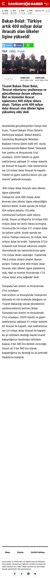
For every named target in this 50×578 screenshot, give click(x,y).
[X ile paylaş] (7, 45)
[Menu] (3, 3)
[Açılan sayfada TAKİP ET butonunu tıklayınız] (9, 79)
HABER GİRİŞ (25, 78)
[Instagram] (28, 574)
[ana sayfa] (46, 3)
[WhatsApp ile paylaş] (28, 45)
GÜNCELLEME (40, 78)
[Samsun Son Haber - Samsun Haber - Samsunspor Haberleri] (25, 3)
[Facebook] (15, 574)
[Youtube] (35, 574)
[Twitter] (21, 574)
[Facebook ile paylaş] (18, 45)
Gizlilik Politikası (38, 552)
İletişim (20, 552)
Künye (7, 552)
